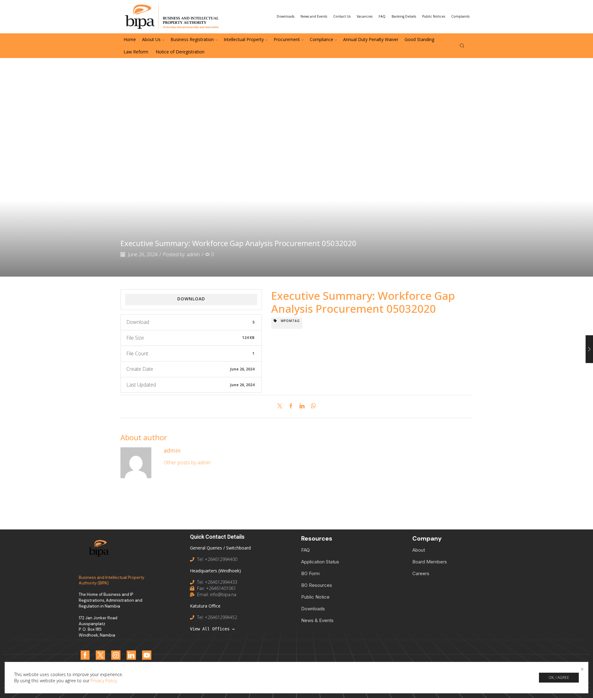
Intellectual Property (244, 39)
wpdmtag (288, 321)
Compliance (321, 39)
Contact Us (342, 16)
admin (193, 254)
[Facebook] (290, 406)
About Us (151, 39)
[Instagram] (115, 655)
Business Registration (192, 39)
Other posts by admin (187, 462)
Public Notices (433, 16)
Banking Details (404, 16)
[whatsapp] (312, 406)
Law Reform (136, 52)
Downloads (285, 16)
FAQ (382, 16)
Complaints (460, 16)
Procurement (287, 39)
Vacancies (364, 16)
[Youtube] (146, 655)
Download (191, 299)
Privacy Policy (103, 680)
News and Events (314, 16)
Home (130, 39)
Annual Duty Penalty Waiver (370, 39)
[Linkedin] (131, 655)
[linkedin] (302, 406)
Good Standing (419, 39)
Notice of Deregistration (179, 52)
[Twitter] (281, 406)
